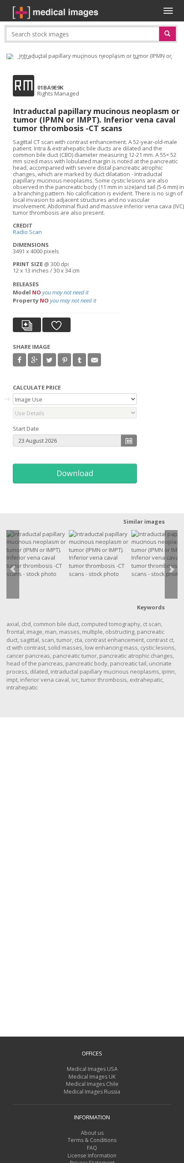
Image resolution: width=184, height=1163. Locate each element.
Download (74, 473)
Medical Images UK (92, 1076)
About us (92, 1132)
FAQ (92, 1147)
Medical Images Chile (92, 1084)
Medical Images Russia (92, 1091)
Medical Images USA (92, 1069)
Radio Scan (27, 232)
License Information (92, 1155)
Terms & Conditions (92, 1140)
